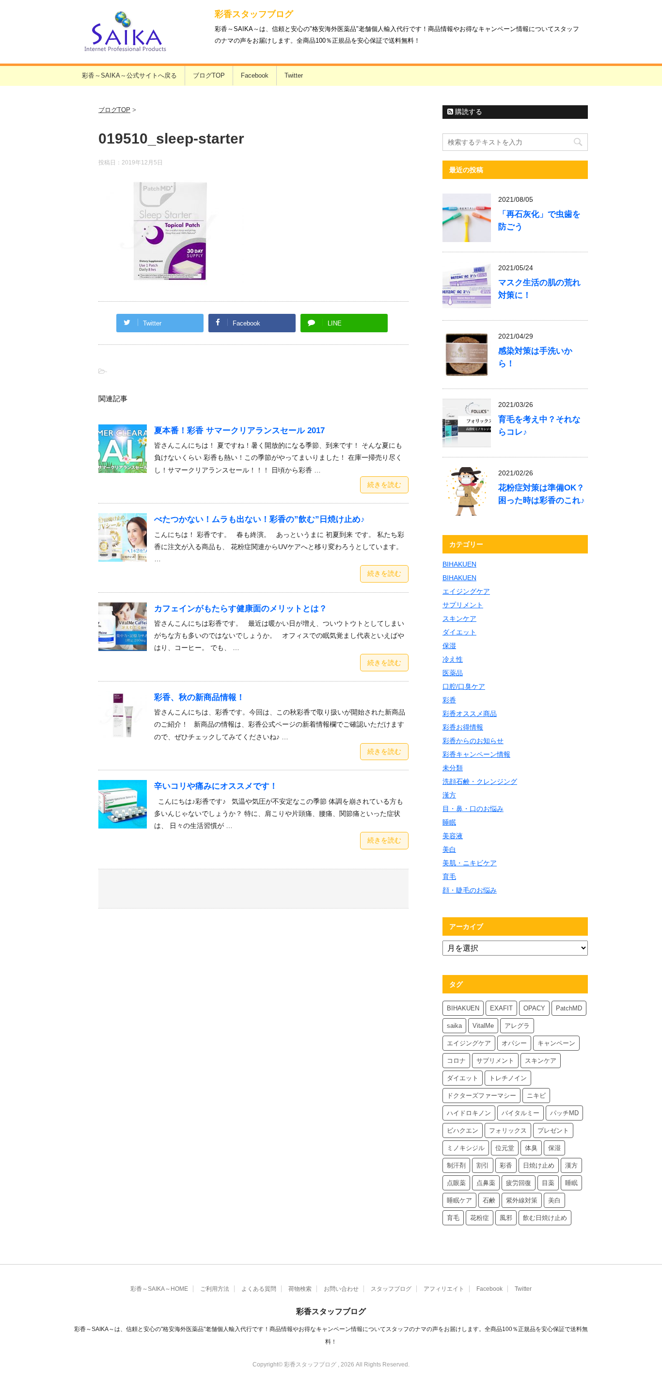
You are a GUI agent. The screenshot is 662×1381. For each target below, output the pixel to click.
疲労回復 (518, 1182)
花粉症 (479, 1217)
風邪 (506, 1217)
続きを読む (384, 484)
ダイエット (459, 632)
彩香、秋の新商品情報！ (199, 697)
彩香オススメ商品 (469, 713)
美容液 (452, 836)
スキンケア (459, 618)
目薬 (548, 1182)
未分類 (452, 768)
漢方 (449, 795)
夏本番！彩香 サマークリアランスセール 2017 (239, 430)
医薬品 (452, 673)
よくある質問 (258, 1288)
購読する (467, 111)
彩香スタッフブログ (254, 14)
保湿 (449, 646)
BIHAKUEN (459, 564)
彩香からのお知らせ (473, 741)
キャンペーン (556, 1043)
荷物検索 (300, 1288)
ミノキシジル (466, 1148)
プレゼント (553, 1130)
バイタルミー (520, 1113)
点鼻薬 (485, 1182)
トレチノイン (508, 1078)
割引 (482, 1165)
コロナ (456, 1060)
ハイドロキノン (469, 1113)
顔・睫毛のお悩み (469, 890)
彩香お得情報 (462, 727)
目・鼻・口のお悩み (473, 808)
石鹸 (489, 1200)
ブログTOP (209, 75)
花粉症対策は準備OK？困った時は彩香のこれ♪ (541, 494)
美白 (449, 849)
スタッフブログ (391, 1288)
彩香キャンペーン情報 (476, 754)
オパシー (514, 1043)
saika (454, 1025)
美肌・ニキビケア (469, 863)
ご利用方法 (214, 1288)
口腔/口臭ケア (463, 686)
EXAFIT (501, 1008)
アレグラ (517, 1025)
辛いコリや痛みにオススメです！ (216, 786)
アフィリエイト (444, 1288)
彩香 (449, 700)
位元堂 (504, 1148)
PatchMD (569, 1008)
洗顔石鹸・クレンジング (479, 781)
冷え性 (452, 659)
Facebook (254, 75)
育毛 (449, 876)
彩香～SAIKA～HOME (159, 1288)
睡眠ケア (459, 1200)
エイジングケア (466, 591)
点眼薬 (456, 1182)
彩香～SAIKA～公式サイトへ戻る (129, 75)
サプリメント (462, 605)
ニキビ (536, 1095)
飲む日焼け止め (545, 1217)
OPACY (534, 1008)
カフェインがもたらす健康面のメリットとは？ (240, 608)
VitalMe (483, 1025)
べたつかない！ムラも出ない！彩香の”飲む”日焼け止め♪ (259, 519)
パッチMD (564, 1113)
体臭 (531, 1148)
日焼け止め (538, 1165)
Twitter (293, 75)
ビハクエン (462, 1130)
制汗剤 (456, 1165)
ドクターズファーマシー (481, 1095)
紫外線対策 (521, 1200)
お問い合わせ (341, 1288)
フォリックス (508, 1130)
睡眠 (449, 822)
